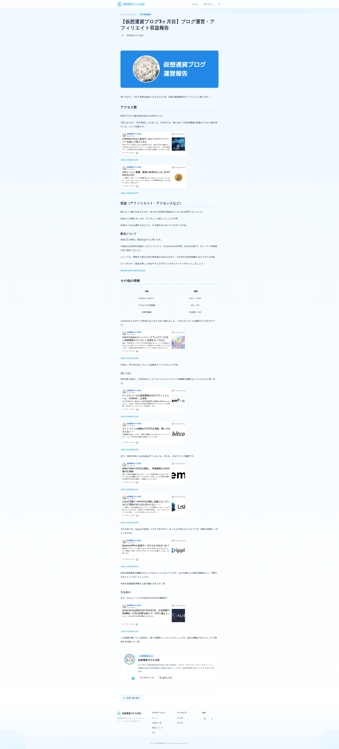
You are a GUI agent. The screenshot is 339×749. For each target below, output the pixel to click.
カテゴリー (208, 4)
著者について (157, 727)
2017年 (180, 722)
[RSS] (219, 4)
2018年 (180, 717)
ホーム (195, 4)
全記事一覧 (156, 722)
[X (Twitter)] (205, 718)
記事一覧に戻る (133, 697)
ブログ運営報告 (145, 14)
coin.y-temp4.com (129, 159)
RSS (153, 732)
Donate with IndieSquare (133, 270)
